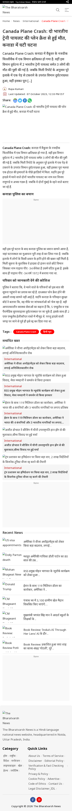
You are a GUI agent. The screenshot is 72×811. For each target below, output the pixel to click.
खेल (20, 765)
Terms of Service (53, 756)
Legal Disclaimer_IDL (41, 788)
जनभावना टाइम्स (8, 2)
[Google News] (15, 100)
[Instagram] (39, 799)
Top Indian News (22, 2)
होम (5, 756)
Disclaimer (35, 761)
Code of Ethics (37, 784)
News (16, 21)
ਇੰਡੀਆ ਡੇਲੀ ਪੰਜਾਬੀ (39, 2)
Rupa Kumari (16, 89)
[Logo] (36, 718)
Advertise (53, 779)
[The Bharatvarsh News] (17, 10)
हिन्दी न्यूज (47, 331)
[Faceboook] (32, 799)
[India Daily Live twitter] (20, 100)
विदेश (6, 761)
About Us (34, 756)
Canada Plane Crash (26, 331)
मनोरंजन (15, 761)
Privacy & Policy (38, 774)
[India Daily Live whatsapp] (30, 100)
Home (6, 21)
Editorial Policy (54, 761)
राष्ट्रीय (13, 756)
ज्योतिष (14, 770)
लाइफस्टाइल (9, 765)
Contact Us (55, 784)
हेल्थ (5, 770)
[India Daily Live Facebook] (25, 100)
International (31, 21)
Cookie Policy (36, 779)
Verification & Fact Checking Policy (45, 767)
